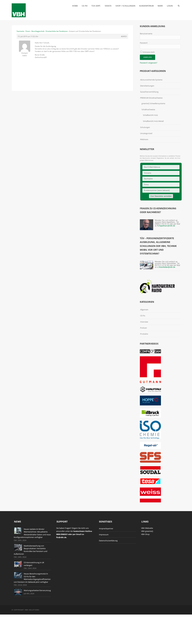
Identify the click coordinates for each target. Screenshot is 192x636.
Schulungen (145, 127)
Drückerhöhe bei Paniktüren (57, 31)
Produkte (144, 334)
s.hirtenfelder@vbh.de (166, 267)
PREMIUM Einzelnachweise (151, 98)
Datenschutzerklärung (108, 540)
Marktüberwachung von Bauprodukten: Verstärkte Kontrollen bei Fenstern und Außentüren (30, 550)
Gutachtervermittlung (149, 92)
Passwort (144, 43)
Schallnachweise (148, 109)
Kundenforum (146, 6)
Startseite (20, 31)
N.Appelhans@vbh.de (166, 226)
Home (75, 6)
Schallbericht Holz (150, 115)
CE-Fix (85, 6)
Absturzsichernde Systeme (151, 79)
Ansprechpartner (106, 528)
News (160, 6)
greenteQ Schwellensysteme (153, 103)
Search (178, 5)
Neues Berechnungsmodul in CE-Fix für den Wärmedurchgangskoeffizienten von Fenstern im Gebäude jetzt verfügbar (32, 577)
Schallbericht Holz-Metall (153, 121)
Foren (28, 31)
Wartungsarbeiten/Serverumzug (37, 590)
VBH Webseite (147, 528)
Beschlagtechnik (37, 31)
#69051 (124, 36)
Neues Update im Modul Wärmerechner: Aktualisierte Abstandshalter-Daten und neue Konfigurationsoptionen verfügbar (32, 533)
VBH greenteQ (147, 531)
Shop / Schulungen (125, 6)
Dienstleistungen (147, 85)
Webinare (144, 139)
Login (170, 6)
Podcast (143, 328)
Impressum (104, 534)
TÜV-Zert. (96, 6)
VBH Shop (145, 534)
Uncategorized (146, 133)
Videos (108, 6)
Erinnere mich (149, 52)
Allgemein (144, 309)
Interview (144, 322)
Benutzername (146, 33)
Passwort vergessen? (148, 62)
